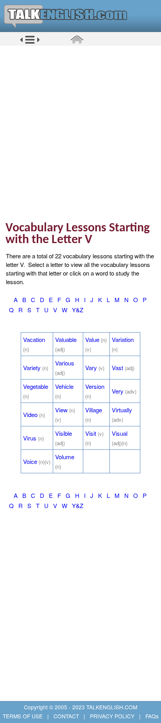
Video (30, 414)
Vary (91, 367)
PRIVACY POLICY (112, 716)
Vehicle (64, 386)
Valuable (66, 339)
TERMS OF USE (23, 716)
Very (117, 391)
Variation (123, 339)
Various (64, 363)
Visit (90, 433)
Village (93, 410)
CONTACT (66, 716)
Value (92, 339)
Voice (30, 461)
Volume (64, 457)
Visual (119, 433)
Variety (32, 367)
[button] (30, 43)
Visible (63, 433)
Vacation (34, 339)
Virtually (122, 410)
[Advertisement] (80, 133)
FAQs (151, 716)
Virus (29, 438)
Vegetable (35, 386)
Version (94, 386)
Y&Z (77, 310)
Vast (117, 367)
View (61, 410)
